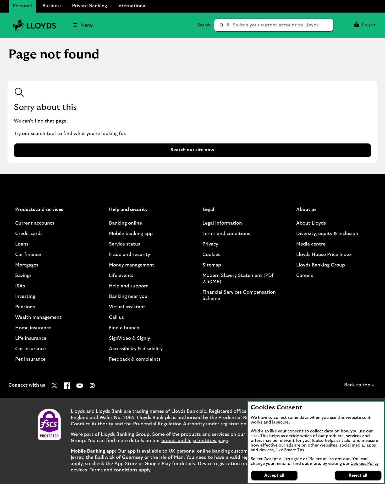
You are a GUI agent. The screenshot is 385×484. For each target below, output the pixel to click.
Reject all (358, 475)
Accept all (274, 475)
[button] (364, 25)
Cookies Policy (364, 463)
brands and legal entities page (194, 440)
